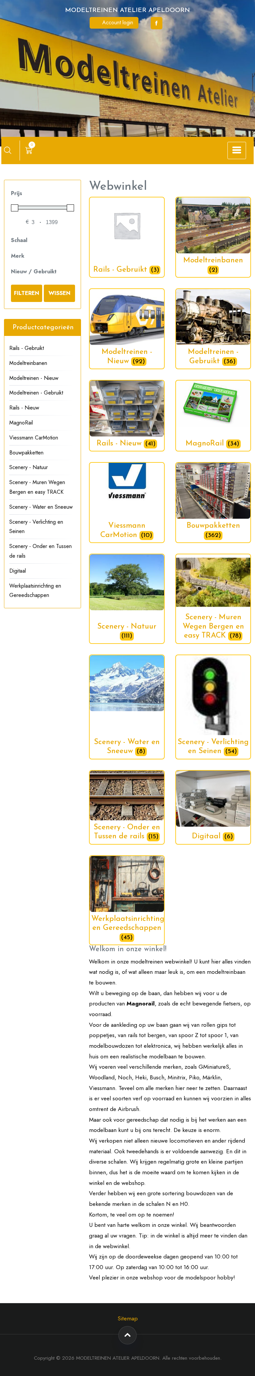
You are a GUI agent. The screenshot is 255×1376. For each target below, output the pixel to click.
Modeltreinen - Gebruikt (36, 393)
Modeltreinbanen (28, 363)
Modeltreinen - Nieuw (33, 378)
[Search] (7, 150)
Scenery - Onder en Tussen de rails (40, 551)
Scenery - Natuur (28, 467)
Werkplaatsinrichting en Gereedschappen (35, 590)
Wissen (59, 293)
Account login (117, 22)
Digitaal (17, 571)
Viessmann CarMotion (33, 437)
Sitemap (128, 1318)
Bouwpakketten (26, 452)
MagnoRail (21, 422)
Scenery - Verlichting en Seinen (36, 526)
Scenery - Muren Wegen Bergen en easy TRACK (37, 487)
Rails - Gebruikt (26, 348)
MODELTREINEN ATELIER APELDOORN (127, 10)
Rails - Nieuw (24, 408)
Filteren (26, 293)
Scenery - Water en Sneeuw (41, 507)
